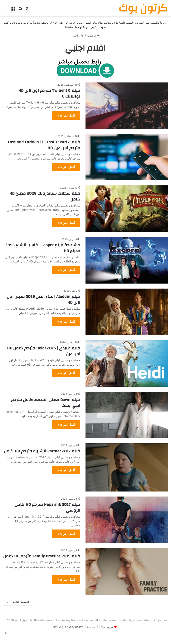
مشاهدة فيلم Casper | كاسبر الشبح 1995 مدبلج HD (43, 248)
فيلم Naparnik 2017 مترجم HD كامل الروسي (47, 507)
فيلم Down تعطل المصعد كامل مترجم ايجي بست (45, 402)
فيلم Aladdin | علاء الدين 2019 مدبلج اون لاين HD (43, 299)
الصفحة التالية (21, 601)
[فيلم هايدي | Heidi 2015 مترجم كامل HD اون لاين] (127, 363)
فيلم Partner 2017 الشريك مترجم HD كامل (42, 451)
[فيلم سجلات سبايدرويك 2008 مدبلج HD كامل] (127, 208)
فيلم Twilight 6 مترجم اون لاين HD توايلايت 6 (49, 93)
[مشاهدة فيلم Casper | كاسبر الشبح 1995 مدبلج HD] (127, 260)
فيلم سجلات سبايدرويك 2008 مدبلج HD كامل (44, 196)
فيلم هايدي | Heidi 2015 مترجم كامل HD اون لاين (43, 351)
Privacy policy (74, 626)
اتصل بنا (91, 626)
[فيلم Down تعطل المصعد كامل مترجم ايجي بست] (127, 415)
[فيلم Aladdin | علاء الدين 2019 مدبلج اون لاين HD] (127, 312)
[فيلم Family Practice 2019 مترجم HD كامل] (127, 571)
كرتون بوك (107, 626)
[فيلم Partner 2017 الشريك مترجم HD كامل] (127, 467)
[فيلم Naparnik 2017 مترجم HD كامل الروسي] (127, 520)
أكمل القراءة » (66, 115)
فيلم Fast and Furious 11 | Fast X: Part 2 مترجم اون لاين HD (44, 145)
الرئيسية (92, 35)
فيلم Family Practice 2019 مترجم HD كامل (41, 556)
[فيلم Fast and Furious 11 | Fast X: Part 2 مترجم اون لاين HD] (127, 157)
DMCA (57, 626)
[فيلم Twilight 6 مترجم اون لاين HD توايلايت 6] (127, 105)
